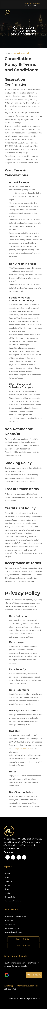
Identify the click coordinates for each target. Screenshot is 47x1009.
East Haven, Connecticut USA (16, 916)
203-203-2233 (10, 924)
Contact (8, 893)
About (7, 877)
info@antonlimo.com (22, 748)
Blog (7, 889)
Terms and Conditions (13, 901)
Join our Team (23, 945)
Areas (7, 885)
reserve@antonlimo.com (14, 932)
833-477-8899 (10, 920)
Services (8, 881)
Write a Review (34, 975)
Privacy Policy (10, 897)
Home (7, 873)
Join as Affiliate (23, 939)
